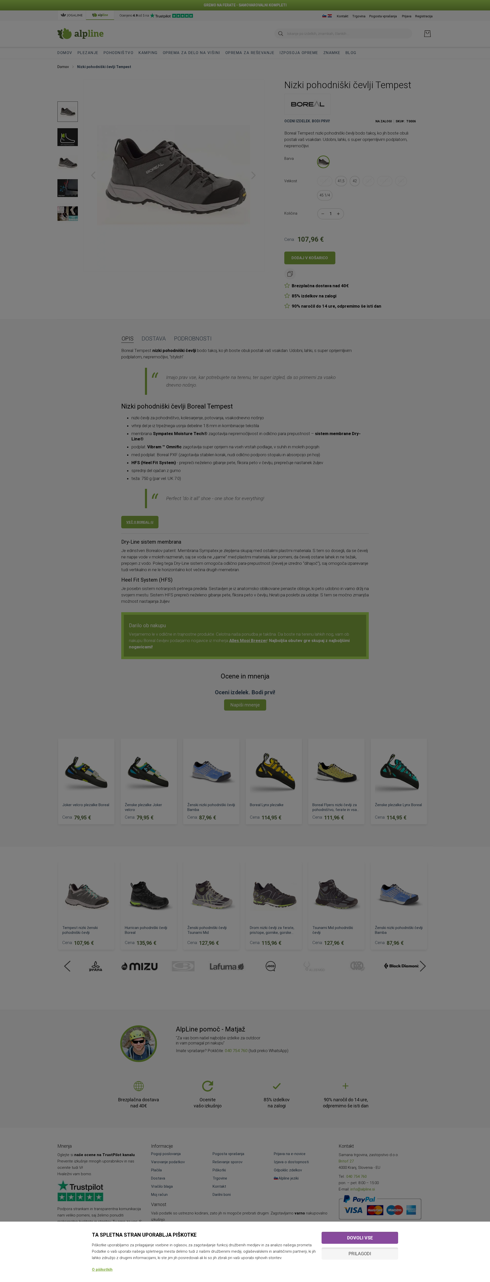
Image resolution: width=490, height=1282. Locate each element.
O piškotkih (102, 1269)
